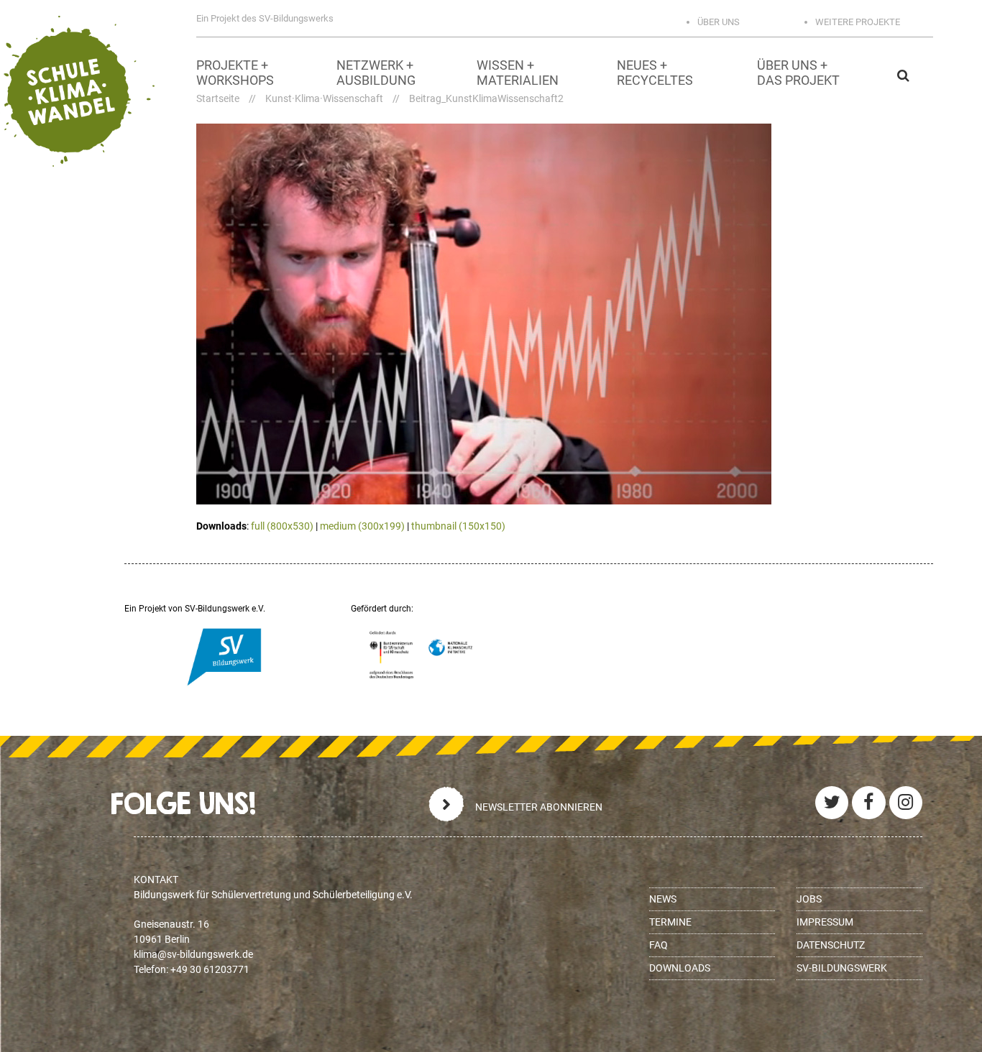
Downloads (679, 968)
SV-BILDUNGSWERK (842, 968)
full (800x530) (282, 526)
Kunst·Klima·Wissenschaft (324, 98)
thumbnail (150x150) (458, 526)
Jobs (809, 899)
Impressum (825, 922)
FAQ (658, 945)
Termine (670, 922)
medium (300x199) (362, 526)
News (662, 899)
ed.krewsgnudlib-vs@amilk (193, 954)
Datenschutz (831, 945)
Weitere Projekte (857, 22)
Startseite (217, 98)
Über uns (718, 22)
